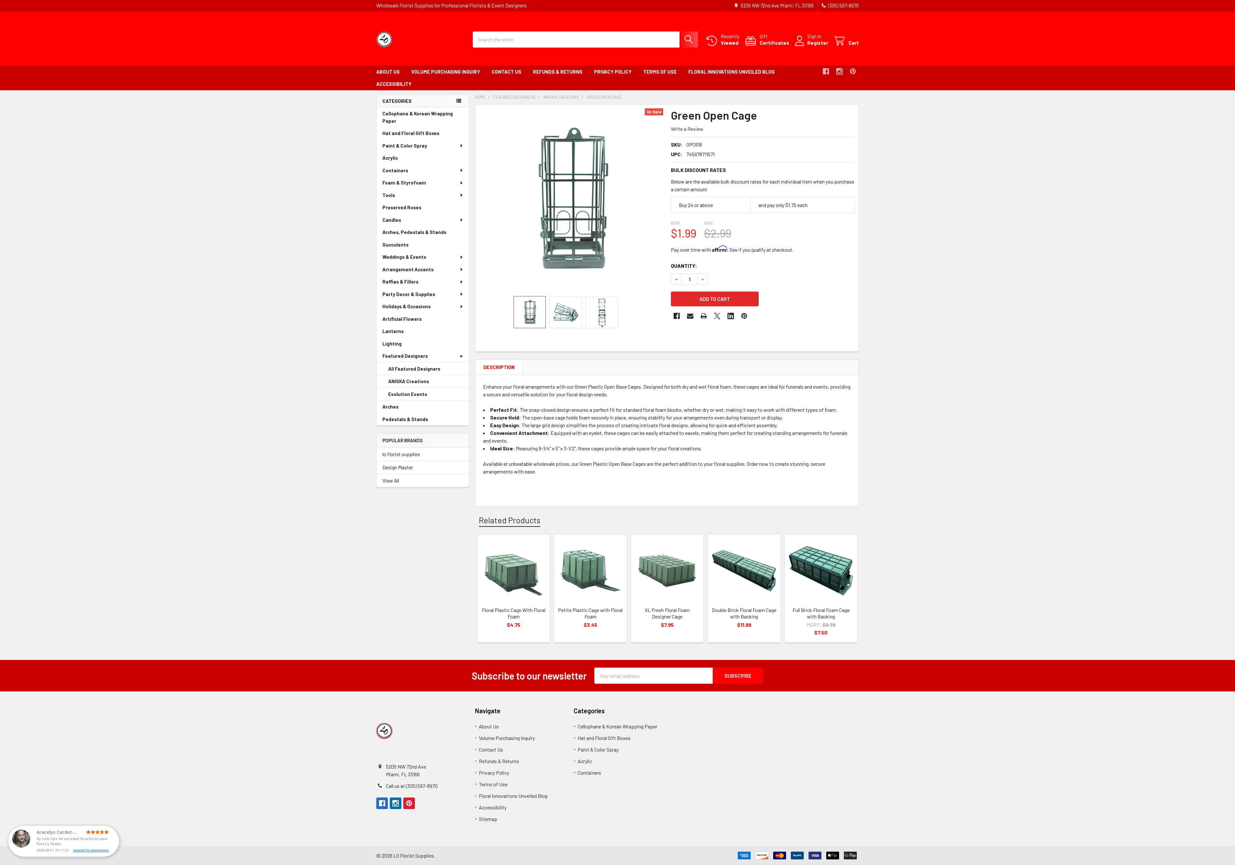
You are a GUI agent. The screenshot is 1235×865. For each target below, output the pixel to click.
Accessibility (394, 84)
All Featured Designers (414, 369)
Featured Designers (405, 356)
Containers (395, 170)
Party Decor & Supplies (408, 294)
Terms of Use (660, 72)
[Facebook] (826, 71)
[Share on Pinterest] (744, 316)
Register (817, 43)
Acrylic (399, 159)
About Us (388, 72)
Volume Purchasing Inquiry (445, 72)
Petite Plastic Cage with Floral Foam (590, 613)
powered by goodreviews (91, 850)
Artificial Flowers (411, 320)
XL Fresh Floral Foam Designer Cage (667, 613)
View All (390, 480)
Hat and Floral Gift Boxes (419, 135)
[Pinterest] (853, 71)
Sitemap (488, 819)
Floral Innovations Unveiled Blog (731, 72)
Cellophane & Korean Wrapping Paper (417, 119)
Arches (399, 408)
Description (499, 367)
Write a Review (687, 129)
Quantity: (684, 266)
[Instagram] (839, 71)
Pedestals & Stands (414, 421)
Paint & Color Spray (404, 146)
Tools (388, 195)
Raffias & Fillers (400, 281)
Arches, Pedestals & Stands (423, 234)
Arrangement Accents (408, 269)
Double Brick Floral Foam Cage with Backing (744, 613)
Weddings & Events (404, 257)
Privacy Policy (613, 72)
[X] (717, 316)
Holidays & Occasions (406, 306)
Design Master (397, 467)
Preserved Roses (410, 209)
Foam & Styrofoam (404, 182)
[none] (571, 200)
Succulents (404, 246)
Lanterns (402, 333)
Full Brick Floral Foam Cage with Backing (821, 613)
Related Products (509, 520)
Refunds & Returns (557, 72)
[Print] (703, 316)
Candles (391, 220)
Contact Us (506, 72)
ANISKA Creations (417, 383)
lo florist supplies (401, 454)
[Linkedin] (730, 316)
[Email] (690, 316)
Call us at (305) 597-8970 (412, 786)
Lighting (401, 345)
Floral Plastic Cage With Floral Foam (513, 613)
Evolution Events (416, 396)
